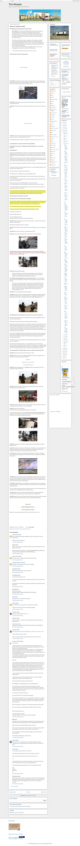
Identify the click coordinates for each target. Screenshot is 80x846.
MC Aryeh (53, 126)
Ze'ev (52, 155)
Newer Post (13, 792)
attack (14, 528)
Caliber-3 (28, 362)
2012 (64, 128)
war (29, 528)
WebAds (55, 50)
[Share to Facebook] (32, 527)
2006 (64, 352)
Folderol (14, 603)
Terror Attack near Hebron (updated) (66, 147)
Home (28, 792)
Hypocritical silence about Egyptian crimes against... (66, 187)
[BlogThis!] (30, 527)
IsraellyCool (34, 46)
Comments (53, 84)
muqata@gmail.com (65, 108)
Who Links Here (65, 391)
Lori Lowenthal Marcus (54, 122)
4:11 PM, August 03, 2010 (17, 559)
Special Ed (53, 147)
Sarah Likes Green (54, 136)
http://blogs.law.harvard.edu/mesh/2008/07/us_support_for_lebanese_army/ (27, 631)
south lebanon (25, 528)
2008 (64, 349)
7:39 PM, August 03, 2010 (17, 638)
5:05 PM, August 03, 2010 (17, 572)
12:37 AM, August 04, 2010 (17, 737)
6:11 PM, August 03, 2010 (17, 615)
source (26, 613)
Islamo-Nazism (15, 534)
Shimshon (14, 618)
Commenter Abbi (54, 99)
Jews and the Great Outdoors (65, 307)
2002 (64, 357)
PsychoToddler (54, 134)
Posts (52, 83)
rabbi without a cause (54, 162)
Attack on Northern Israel (66, 331)
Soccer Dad (53, 145)
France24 (21, 289)
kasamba (53, 159)
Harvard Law (38, 139)
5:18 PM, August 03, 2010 (17, 586)
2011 (64, 130)
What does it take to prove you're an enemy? (66, 255)
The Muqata (15, 4)
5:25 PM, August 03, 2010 (17, 594)
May (65, 337)
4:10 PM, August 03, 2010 (17, 553)
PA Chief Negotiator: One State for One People (65, 75)
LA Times (43, 139)
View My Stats (12, 838)
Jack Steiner (53, 107)
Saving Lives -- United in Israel (66, 153)
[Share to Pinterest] (33, 527)
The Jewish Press (54, 65)
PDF (29, 137)
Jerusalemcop (53, 112)
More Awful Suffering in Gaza (66, 280)
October (65, 138)
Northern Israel (19, 528)
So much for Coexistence (65, 180)
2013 (64, 127)
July (65, 334)
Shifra (52, 140)
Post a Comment (14, 786)
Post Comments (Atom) (31, 795)
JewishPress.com (53, 394)
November (66, 135)
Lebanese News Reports (18, 271)
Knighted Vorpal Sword (17, 562)
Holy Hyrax (53, 105)
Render (14, 749)
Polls (65, 202)
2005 (64, 354)
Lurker (52, 124)
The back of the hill (16, 641)
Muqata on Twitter (32, 50)
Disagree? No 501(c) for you (66, 167)
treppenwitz (53, 164)
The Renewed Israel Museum (65, 248)
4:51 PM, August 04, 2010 (17, 783)
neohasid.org (67, 66)
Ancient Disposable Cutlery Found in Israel (66, 158)
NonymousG (53, 130)
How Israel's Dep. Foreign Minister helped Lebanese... (66, 207)
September (66, 141)
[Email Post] (26, 527)
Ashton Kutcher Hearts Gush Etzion (66, 269)
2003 (64, 356)
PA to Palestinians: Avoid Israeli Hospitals (66, 241)
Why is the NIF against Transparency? (66, 229)
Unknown (53, 153)
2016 (64, 122)
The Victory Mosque (66, 328)
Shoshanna (53, 143)
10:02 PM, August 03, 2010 (17, 716)
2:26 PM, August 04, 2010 (17, 773)
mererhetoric (32, 139)
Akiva (52, 95)
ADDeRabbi (53, 90)
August (65, 143)
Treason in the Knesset (66, 265)
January (65, 345)
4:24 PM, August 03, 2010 (17, 566)
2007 (64, 351)
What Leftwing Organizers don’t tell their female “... (66, 315)
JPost (14, 483)
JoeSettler (14, 612)
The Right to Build (65, 170)
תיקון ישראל (53, 157)
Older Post (43, 792)
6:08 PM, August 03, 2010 (17, 609)
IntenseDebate (64, 84)
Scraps (52, 138)
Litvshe (52, 119)
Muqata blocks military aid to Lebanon (66, 288)
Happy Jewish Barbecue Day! (66, 261)
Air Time (52, 93)
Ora (52, 132)
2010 (64, 131)
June (65, 336)
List (62, 387)
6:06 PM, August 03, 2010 (17, 600)
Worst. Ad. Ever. (66, 284)
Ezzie (52, 103)
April (65, 339)
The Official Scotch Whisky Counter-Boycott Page (20, 806)
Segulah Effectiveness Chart (65, 275)
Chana (52, 97)
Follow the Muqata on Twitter (66, 56)
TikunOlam (53, 151)
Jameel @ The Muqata (54, 110)
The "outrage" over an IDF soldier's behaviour (66, 222)
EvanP (52, 101)
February (65, 342)
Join (63, 389)
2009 (64, 348)
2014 (64, 125)
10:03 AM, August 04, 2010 (17, 746)
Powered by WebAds (54, 45)
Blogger (50, 843)
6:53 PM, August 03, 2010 (17, 627)
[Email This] (28, 527)
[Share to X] (31, 527)
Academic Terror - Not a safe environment (65, 175)
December (66, 133)
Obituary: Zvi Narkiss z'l (65, 294)
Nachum (14, 740)
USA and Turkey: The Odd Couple (65, 234)
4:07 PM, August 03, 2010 (17, 542)
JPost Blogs (53, 175)
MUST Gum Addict (54, 128)
